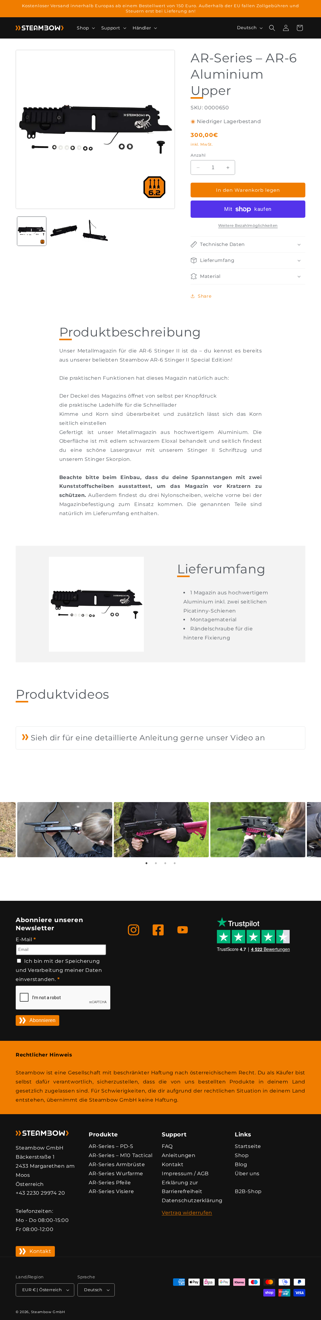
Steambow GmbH (48, 1312)
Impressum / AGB (185, 1174)
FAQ (167, 1146)
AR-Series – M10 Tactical (120, 1155)
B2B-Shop (248, 1191)
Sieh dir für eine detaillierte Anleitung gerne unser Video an (147, 737)
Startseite (248, 1146)
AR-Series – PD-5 (111, 1146)
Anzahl (198, 155)
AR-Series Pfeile (110, 1183)
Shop (242, 1155)
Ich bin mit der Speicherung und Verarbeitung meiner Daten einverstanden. (59, 970)
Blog (241, 1164)
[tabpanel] (160, 829)
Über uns (247, 1174)
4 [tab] (174, 863)
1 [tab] (146, 863)
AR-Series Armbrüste (117, 1164)
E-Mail (26, 939)
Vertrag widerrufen (187, 1213)
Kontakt (40, 1251)
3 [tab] (165, 863)
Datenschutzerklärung (192, 1200)
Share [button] (204, 296)
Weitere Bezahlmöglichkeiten (248, 225)
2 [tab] (156, 863)
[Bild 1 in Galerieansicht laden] (31, 231)
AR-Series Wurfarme (116, 1174)
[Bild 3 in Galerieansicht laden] (95, 231)
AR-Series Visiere (111, 1191)
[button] (85, 27)
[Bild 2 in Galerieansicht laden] (63, 231)
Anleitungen (179, 1155)
